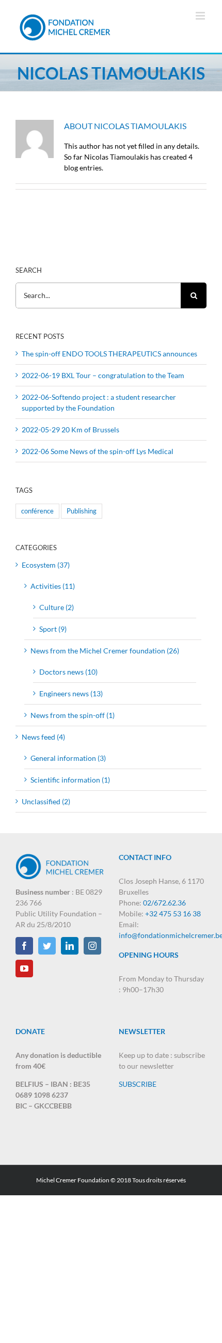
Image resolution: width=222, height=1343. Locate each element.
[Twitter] (47, 946)
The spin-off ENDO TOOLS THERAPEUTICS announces (109, 353)
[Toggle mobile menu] (201, 15)
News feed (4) (43, 736)
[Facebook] (24, 946)
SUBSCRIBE (137, 1084)
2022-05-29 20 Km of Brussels (70, 429)
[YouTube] (24, 968)
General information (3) (68, 758)
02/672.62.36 (164, 902)
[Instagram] (92, 946)
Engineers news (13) (71, 693)
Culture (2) (56, 607)
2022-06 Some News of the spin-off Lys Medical (97, 451)
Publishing (82, 511)
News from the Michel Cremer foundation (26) (104, 650)
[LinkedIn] (69, 946)
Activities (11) (52, 586)
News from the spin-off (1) (72, 715)
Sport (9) (53, 628)
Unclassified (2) (46, 801)
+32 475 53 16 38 (173, 913)
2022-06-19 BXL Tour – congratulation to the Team (103, 375)
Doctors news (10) (68, 671)
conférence (37, 511)
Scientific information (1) (70, 779)
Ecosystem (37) (46, 564)
